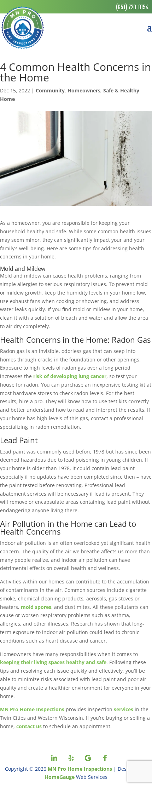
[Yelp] (71, 758)
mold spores (36, 607)
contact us (29, 726)
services (123, 709)
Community (50, 90)
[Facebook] (105, 758)
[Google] (88, 758)
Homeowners (84, 90)
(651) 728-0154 (132, 7)
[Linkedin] (54, 758)
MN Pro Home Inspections (32, 709)
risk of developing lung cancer (69, 376)
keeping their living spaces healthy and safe (53, 662)
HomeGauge (60, 777)
